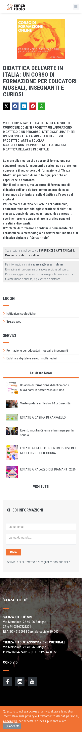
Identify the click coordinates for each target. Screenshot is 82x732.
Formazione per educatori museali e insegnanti (37, 350)
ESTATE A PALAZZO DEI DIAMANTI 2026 (48, 469)
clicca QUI (10, 721)
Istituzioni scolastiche (21, 313)
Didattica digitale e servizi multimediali (31, 358)
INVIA (13, 552)
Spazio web (13, 321)
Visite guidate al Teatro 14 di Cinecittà (45, 403)
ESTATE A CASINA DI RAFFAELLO (43, 417)
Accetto (14, 726)
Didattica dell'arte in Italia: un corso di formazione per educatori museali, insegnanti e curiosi (40, 81)
